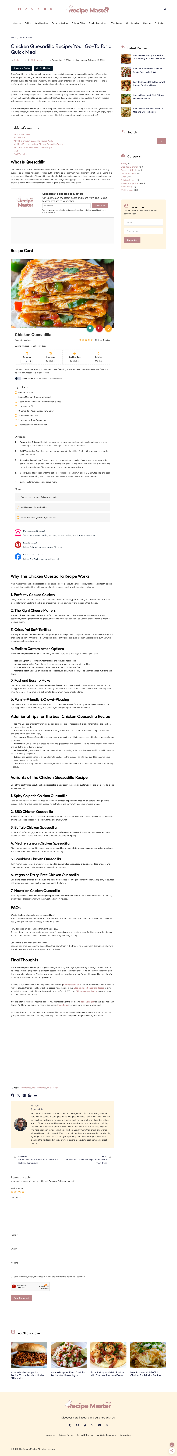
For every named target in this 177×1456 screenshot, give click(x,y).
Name (14, 1235)
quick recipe (52, 1087)
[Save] (90, 328)
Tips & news (116, 23)
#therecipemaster (87, 535)
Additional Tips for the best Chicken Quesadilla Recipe (38, 144)
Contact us (159, 23)
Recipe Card (19, 137)
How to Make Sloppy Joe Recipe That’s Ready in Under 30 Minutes (27, 1375)
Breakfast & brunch (129, 167)
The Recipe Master (38, 559)
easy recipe (25, 1087)
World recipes (41, 23)
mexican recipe (39, 1087)
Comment (16, 1197)
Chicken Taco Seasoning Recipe (89, 988)
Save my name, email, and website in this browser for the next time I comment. (50, 1276)
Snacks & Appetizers (98, 23)
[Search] (161, 141)
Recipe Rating (17, 1188)
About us (147, 23)
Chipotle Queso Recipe (86, 991)
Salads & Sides (78, 23)
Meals (15, 23)
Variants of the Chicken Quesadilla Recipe (32, 147)
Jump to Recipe (23, 68)
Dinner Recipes (128, 173)
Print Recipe (44, 68)
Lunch (123, 176)
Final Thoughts (20, 154)
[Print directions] (108, 328)
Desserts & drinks (60, 23)
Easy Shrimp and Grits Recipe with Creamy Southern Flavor (107, 1374)
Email (14, 1249)
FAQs (15, 151)
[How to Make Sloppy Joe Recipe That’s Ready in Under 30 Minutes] (126, 59)
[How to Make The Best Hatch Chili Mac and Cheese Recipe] (126, 112)
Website (14, 1263)
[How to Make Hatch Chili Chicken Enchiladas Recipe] (126, 99)
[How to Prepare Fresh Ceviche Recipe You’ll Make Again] (126, 72)
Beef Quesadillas (71, 984)
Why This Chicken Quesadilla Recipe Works (33, 141)
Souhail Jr (18, 60)
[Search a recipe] (165, 9)
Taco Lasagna (87, 1002)
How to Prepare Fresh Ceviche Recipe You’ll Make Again (68, 1374)
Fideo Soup (62, 1005)
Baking (28, 23)
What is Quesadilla (21, 134)
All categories (132, 23)
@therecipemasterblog (37, 535)
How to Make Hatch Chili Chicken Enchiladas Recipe (145, 1374)
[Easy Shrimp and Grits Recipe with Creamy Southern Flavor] (126, 86)
